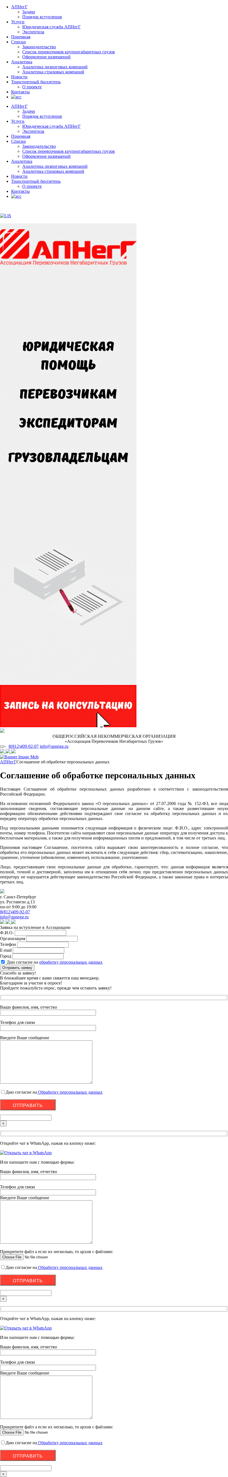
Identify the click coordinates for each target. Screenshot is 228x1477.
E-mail (6, 950)
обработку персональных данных (71, 962)
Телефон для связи (17, 1186)
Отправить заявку (17, 968)
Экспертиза (33, 31)
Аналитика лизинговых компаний (55, 66)
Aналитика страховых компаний (53, 71)
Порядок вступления (42, 16)
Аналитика (21, 61)
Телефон (8, 944)
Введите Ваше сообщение (24, 1197)
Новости (19, 76)
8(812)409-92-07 (24, 746)
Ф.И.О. (7, 932)
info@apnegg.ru (54, 746)
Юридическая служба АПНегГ (51, 26)
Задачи (28, 11)
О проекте (32, 86)
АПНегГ (19, 6)
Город (5, 956)
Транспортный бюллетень (36, 81)
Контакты (20, 91)
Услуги (17, 21)
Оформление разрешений (46, 56)
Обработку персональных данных (70, 1092)
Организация (12, 938)
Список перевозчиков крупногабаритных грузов (68, 51)
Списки (18, 41)
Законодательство (39, 46)
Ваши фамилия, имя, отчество (28, 1171)
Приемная (20, 36)
